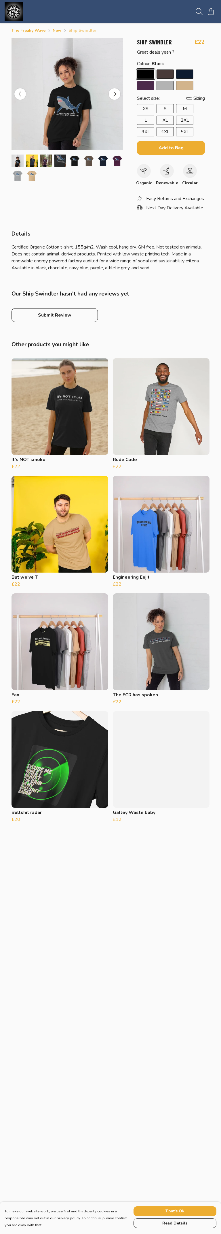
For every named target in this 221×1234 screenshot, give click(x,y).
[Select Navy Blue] (184, 74)
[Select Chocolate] (165, 74)
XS (145, 109)
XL (165, 120)
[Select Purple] (145, 85)
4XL (165, 132)
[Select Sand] (184, 85)
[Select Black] (145, 74)
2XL (185, 120)
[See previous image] (20, 94)
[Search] (199, 11)
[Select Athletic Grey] (165, 85)
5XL (185, 132)
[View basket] (210, 11)
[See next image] (114, 94)
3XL (146, 132)
